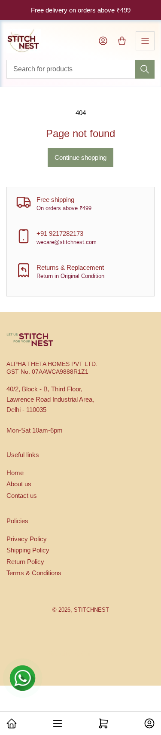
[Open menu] (145, 40)
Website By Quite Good (80, 653)
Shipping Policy (27, 550)
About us (18, 484)
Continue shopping (80, 157)
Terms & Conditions (33, 572)
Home (15, 472)
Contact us (21, 495)
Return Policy (25, 561)
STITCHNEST (91, 610)
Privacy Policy (26, 539)
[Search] (144, 69)
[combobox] (80, 69)
